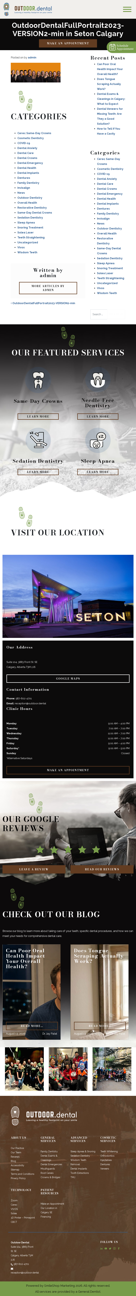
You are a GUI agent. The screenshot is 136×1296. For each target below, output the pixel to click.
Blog (13, 1161)
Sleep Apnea (26, 222)
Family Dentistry (28, 182)
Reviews (15, 1156)
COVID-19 (23, 143)
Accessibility (17, 1165)
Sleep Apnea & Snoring (82, 1151)
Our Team (16, 1152)
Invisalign (23, 187)
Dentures (23, 177)
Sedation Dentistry (30, 217)
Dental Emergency (30, 163)
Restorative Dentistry (32, 207)
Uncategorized (27, 242)
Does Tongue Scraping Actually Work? (109, 84)
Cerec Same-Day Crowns (34, 133)
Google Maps (68, 679)
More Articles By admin (48, 288)
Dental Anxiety (27, 148)
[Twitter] (110, 1248)
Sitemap (15, 1169)
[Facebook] (119, 1248)
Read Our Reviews (102, 869)
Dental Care (25, 153)
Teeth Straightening (31, 237)
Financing (46, 1216)
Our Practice (17, 1148)
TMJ (72, 1177)
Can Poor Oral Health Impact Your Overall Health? (110, 69)
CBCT (14, 1222)
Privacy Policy (18, 1178)
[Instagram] (114, 1248)
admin (32, 57)
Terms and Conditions (22, 1174)
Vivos (21, 247)
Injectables (106, 1160)
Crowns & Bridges (50, 1177)
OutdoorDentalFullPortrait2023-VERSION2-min (43, 303)
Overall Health (27, 202)
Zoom (14, 1200)
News (21, 192)
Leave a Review (34, 869)
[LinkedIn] (101, 1248)
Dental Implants (28, 172)
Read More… (32, 1026)
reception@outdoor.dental (30, 703)
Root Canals (47, 1173)
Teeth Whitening (109, 1151)
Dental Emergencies (51, 1164)
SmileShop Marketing (59, 1285)
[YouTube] (106, 1248)
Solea (14, 1213)
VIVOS (14, 1209)
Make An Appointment (68, 43)
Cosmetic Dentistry (30, 138)
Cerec (14, 1204)
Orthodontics (107, 1155)
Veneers (104, 1168)
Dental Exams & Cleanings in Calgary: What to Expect (111, 98)
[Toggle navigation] (127, 9)
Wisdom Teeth (27, 252)
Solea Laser (25, 232)
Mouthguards (48, 1168)
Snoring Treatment (30, 227)
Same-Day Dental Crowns (34, 212)
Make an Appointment (52, 1203)
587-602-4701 (24, 698)
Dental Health (26, 168)
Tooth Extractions (79, 1173)
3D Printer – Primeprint (23, 1217)
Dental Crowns (27, 158)
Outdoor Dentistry (29, 197)
